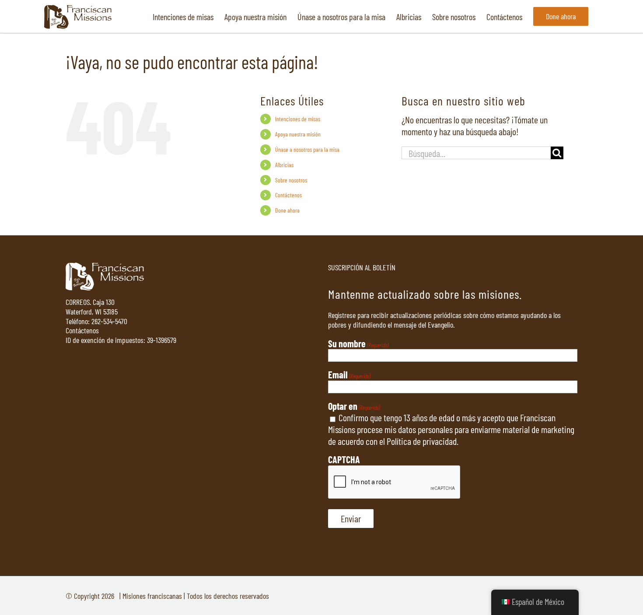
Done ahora (287, 210)
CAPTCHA (344, 459)
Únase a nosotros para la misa (307, 149)
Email (349, 374)
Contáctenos (288, 195)
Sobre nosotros (291, 180)
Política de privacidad (422, 441)
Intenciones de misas (297, 118)
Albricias (284, 164)
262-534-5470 (109, 321)
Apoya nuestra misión (298, 134)
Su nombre (358, 343)
